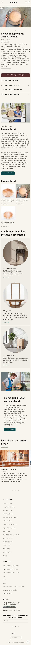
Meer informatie (9, 429)
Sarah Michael (8, 538)
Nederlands (14, 637)
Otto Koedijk (7, 521)
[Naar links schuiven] (12, 30)
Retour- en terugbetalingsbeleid (14, 586)
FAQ (4, 576)
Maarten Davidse (9, 507)
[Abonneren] (26, 621)
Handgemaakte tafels (10, 569)
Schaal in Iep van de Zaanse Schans (22, 201)
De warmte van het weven (8, 469)
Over (4, 579)
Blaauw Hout (7, 503)
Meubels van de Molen (11, 535)
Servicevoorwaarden (10, 590)
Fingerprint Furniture (10, 524)
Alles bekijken (4, 446)
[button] (1, 2)
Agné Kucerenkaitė (9, 528)
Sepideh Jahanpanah (10, 517)
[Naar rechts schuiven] (18, 30)
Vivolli (5, 556)
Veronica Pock (8, 542)
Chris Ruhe (6, 549)
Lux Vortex (6, 531)
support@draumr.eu (9, 607)
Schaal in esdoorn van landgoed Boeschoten (7, 201)
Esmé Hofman (8, 510)
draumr (11, 642)
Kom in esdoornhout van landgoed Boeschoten (8, 223)
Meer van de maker (8, 173)
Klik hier (5, 278)
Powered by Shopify (19, 642)
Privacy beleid (8, 593)
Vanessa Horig (8, 514)
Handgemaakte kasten (11, 566)
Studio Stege (7, 552)
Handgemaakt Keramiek (11, 573)
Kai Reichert (7, 545)
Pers (4, 583)
